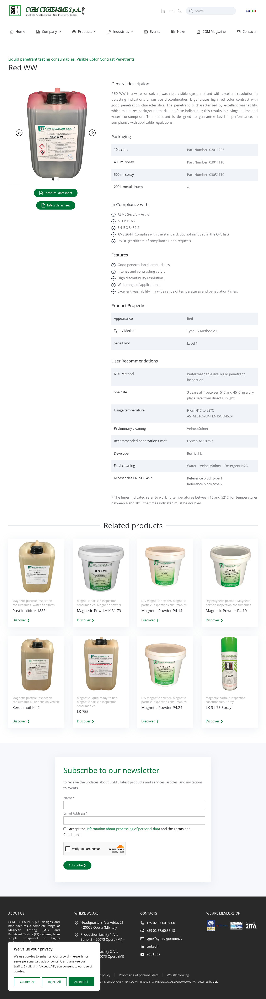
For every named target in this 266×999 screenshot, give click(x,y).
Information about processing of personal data (123, 829)
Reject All (54, 982)
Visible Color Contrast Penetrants (105, 59)
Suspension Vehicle (46, 702)
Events (155, 31)
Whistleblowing (178, 975)
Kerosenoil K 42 (26, 707)
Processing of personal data (138, 975)
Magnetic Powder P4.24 (161, 707)
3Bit (215, 981)
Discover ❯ (21, 620)
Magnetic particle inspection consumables (164, 603)
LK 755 (82, 711)
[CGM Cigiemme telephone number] (180, 10)
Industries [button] (121, 31)
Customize (27, 982)
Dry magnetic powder (156, 601)
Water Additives (44, 605)
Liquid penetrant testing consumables (41, 59)
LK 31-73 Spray (218, 707)
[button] (19, 133)
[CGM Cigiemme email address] (171, 10)
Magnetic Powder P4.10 (226, 610)
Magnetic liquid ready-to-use (97, 698)
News (181, 31)
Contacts (249, 31)
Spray (230, 702)
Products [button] (85, 31)
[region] (54, 966)
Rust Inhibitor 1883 (29, 610)
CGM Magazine (214, 31)
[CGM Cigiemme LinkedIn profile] (163, 10)
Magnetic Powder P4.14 (161, 610)
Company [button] (49, 31)
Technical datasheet (57, 193)
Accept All (81, 982)
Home (20, 31)
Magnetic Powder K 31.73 (99, 610)
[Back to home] (46, 10)
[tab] (53, 179)
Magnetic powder (109, 605)
